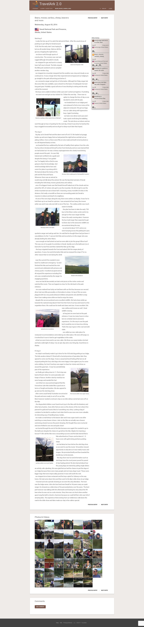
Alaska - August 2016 (46, 8)
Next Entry (104, 18)
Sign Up (104, 8)
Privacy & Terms (67, 622)
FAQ (61, 622)
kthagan (35, 8)
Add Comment (40, 606)
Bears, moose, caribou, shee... (63, 8)
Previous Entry (92, 18)
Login (110, 8)
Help (57, 622)
